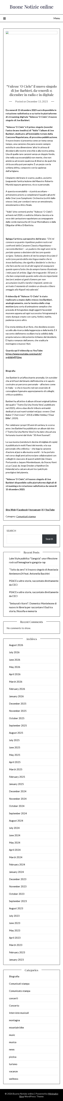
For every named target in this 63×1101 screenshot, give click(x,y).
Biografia (14, 976)
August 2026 (16, 645)
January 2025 (16, 784)
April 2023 (15, 937)
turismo (13, 1064)
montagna (14, 1020)
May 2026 (14, 666)
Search (11, 530)
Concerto (14, 1005)
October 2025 (16, 718)
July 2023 (14, 915)
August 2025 (16, 732)
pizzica (12, 1056)
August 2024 (16, 820)
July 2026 (14, 652)
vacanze (13, 1071)
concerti (13, 998)
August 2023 (16, 908)
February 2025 (17, 776)
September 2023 (18, 901)
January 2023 (16, 959)
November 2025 (17, 710)
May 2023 (14, 930)
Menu (56, 18)
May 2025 (14, 754)
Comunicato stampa (19, 990)
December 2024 (17, 791)
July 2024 (14, 827)
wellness (13, 1078)
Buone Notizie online (31, 7)
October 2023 (16, 893)
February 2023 (17, 952)
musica (12, 1042)
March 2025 (15, 769)
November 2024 (17, 798)
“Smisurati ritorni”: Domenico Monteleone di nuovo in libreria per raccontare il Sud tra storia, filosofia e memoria (33, 607)
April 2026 (15, 674)
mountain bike (16, 1027)
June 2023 (14, 923)
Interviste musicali (19, 1012)
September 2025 (18, 725)
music (12, 1034)
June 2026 (14, 659)
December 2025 (17, 703)
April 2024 (15, 849)
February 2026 (17, 688)
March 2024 (15, 857)
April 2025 (15, 762)
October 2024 (16, 805)
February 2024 (17, 864)
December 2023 (17, 879)
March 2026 (15, 681)
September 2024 (18, 813)
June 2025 (14, 747)
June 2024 (14, 835)
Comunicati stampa (26, 516)
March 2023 (15, 944)
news (12, 1049)
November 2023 (17, 886)
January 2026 (16, 696)
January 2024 (16, 871)
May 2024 (14, 842)
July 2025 (14, 740)
